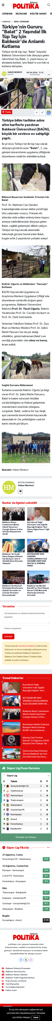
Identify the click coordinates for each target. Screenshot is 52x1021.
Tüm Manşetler (12, 984)
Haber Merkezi (26, 485)
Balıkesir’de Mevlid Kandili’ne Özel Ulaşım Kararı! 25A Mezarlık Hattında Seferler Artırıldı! (38, 590)
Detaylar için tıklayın (26, 837)
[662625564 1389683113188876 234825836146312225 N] (26, 261)
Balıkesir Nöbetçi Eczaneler (18, 968)
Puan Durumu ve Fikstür (16, 981)
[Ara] (48, 5)
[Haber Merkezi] (9, 487)
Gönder (8, 636)
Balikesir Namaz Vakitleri (16, 975)
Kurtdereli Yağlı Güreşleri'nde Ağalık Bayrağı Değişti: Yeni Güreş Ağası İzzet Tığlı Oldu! (38, 527)
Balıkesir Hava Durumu (16, 972)
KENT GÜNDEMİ (21, 22)
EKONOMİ (21, 14)
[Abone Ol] (48, 112)
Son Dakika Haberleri (15, 987)
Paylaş (8, 112)
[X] (26, 960)
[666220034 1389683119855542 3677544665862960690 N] (26, 446)
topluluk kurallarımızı (27, 646)
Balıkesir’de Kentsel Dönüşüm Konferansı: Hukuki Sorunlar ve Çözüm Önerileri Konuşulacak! (12, 590)
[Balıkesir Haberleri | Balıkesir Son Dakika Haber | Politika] (26, 5)
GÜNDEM (7, 14)
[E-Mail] (20, 491)
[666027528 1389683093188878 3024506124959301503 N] (26, 365)
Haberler (6, 22)
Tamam (35, 1017)
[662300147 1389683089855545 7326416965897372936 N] (26, 177)
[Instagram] (31, 960)
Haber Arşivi (11, 990)
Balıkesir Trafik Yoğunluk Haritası (20, 978)
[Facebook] (21, 960)
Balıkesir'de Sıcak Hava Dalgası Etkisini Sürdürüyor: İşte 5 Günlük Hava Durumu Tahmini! (12, 558)
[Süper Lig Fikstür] (48, 848)
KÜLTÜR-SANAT (38, 14)
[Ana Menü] (3, 5)
